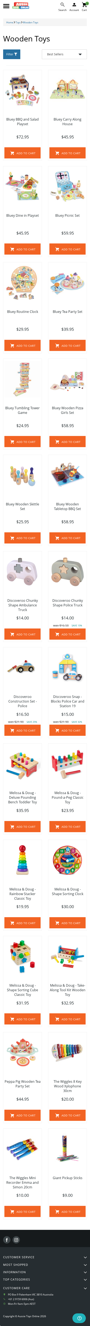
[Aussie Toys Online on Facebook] (6, 1240)
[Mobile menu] (6, 6)
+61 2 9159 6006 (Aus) (21, 1299)
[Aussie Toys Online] (20, 5)
